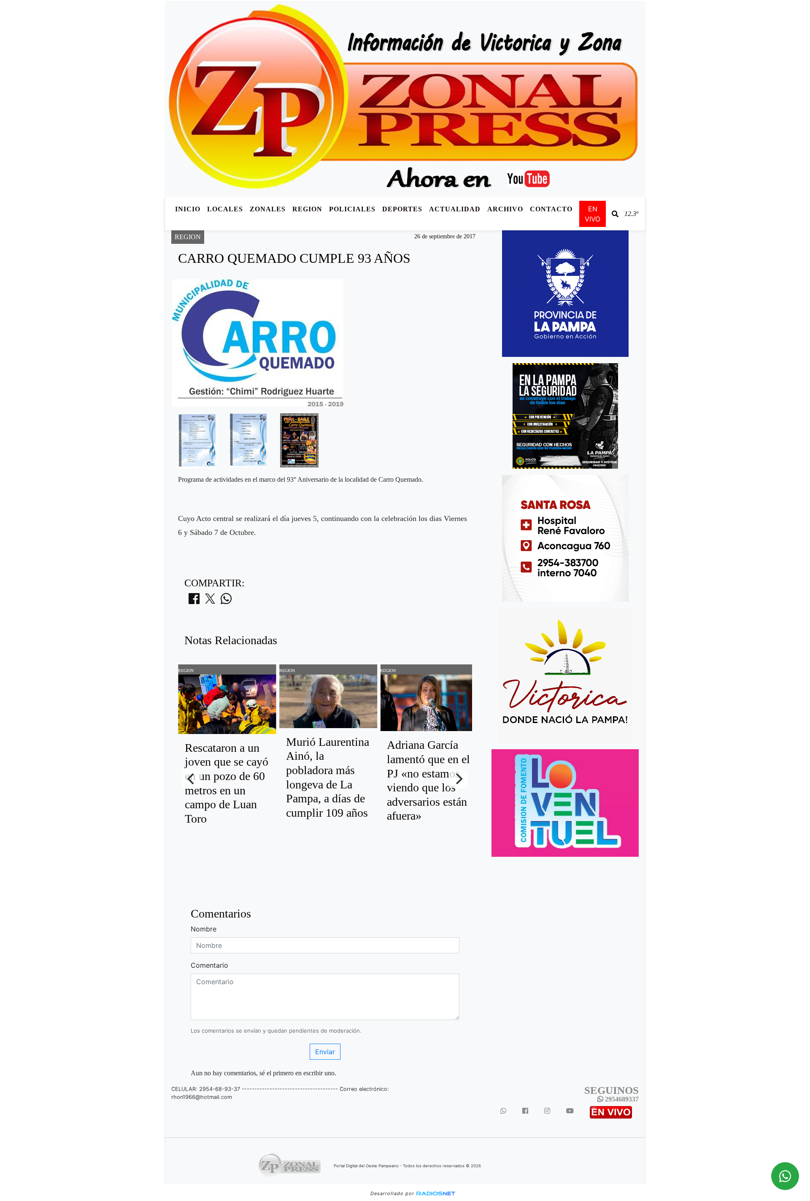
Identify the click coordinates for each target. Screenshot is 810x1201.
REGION (307, 209)
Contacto (551, 209)
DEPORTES (402, 209)
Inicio (187, 209)
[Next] (458, 778)
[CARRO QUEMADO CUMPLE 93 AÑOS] (197, 440)
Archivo (505, 209)
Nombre (203, 929)
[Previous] (191, 778)
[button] (615, 214)
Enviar (325, 1051)
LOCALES (225, 209)
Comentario (209, 965)
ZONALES (268, 209)
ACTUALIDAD (455, 209)
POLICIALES (352, 209)
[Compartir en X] (210, 601)
